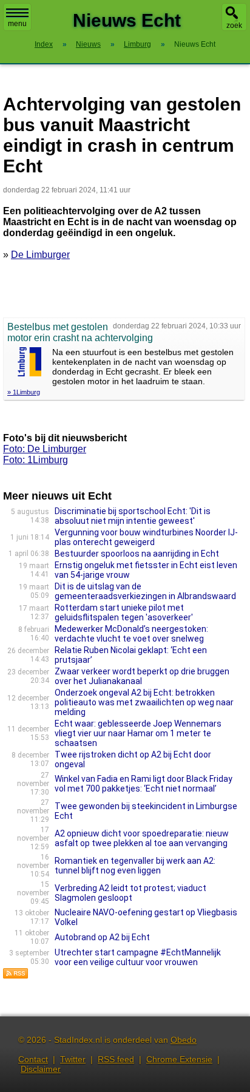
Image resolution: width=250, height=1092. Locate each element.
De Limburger (40, 254)
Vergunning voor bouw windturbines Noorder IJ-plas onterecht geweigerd (146, 537)
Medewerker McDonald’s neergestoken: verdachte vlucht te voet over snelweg (131, 633)
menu (17, 23)
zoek (234, 25)
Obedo (184, 1040)
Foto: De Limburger (44, 449)
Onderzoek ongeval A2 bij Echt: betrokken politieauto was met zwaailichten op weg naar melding (144, 702)
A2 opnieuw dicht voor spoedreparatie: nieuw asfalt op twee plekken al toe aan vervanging (142, 838)
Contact (33, 1059)
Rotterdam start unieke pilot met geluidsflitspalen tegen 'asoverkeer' (124, 612)
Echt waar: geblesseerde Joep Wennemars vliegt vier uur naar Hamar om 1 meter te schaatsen (138, 733)
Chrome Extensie (179, 1059)
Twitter (73, 1059)
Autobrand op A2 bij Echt (102, 937)
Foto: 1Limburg (35, 460)
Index (44, 44)
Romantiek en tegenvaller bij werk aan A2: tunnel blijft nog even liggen (135, 865)
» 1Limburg (23, 392)
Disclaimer (41, 1069)
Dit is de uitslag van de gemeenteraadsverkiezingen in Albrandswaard (145, 591)
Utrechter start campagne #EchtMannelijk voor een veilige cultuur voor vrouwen (138, 957)
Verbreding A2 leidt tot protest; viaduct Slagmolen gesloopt (130, 893)
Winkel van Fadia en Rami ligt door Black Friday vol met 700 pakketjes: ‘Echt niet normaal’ (143, 783)
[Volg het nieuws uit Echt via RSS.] (16, 976)
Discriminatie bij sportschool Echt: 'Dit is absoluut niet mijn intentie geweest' (133, 516)
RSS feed (116, 1059)
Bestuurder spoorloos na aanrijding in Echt (137, 553)
